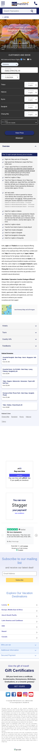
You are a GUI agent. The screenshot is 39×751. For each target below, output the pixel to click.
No (30, 59)
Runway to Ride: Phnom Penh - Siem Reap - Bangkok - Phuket (19, 394)
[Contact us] (36, 4)
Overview (19, 146)
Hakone (3, 92)
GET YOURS (19, 686)
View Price (19, 133)
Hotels (20, 326)
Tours (20, 332)
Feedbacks (20, 346)
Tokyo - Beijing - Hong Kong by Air (12, 405)
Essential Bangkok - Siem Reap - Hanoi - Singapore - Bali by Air (19, 358)
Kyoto (3, 99)
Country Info (20, 339)
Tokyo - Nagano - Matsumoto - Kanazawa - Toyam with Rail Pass (19, 382)
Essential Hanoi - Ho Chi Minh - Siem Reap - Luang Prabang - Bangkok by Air (17, 370)
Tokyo (3, 84)
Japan (6, 17)
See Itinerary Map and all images (24, 309)
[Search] (31, 11)
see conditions (19, 513)
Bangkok (4, 106)
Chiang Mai (5, 114)
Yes (24, 59)
